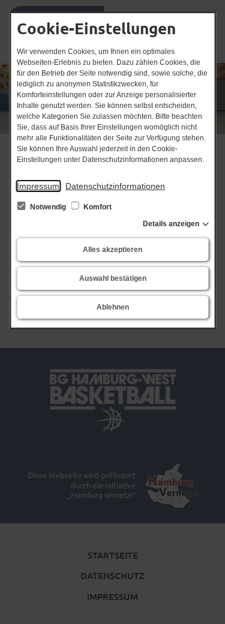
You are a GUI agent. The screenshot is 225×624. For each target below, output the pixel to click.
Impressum (38, 186)
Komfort (97, 207)
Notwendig (48, 207)
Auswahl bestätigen (112, 278)
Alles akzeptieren (112, 249)
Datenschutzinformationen (115, 186)
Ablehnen (113, 307)
